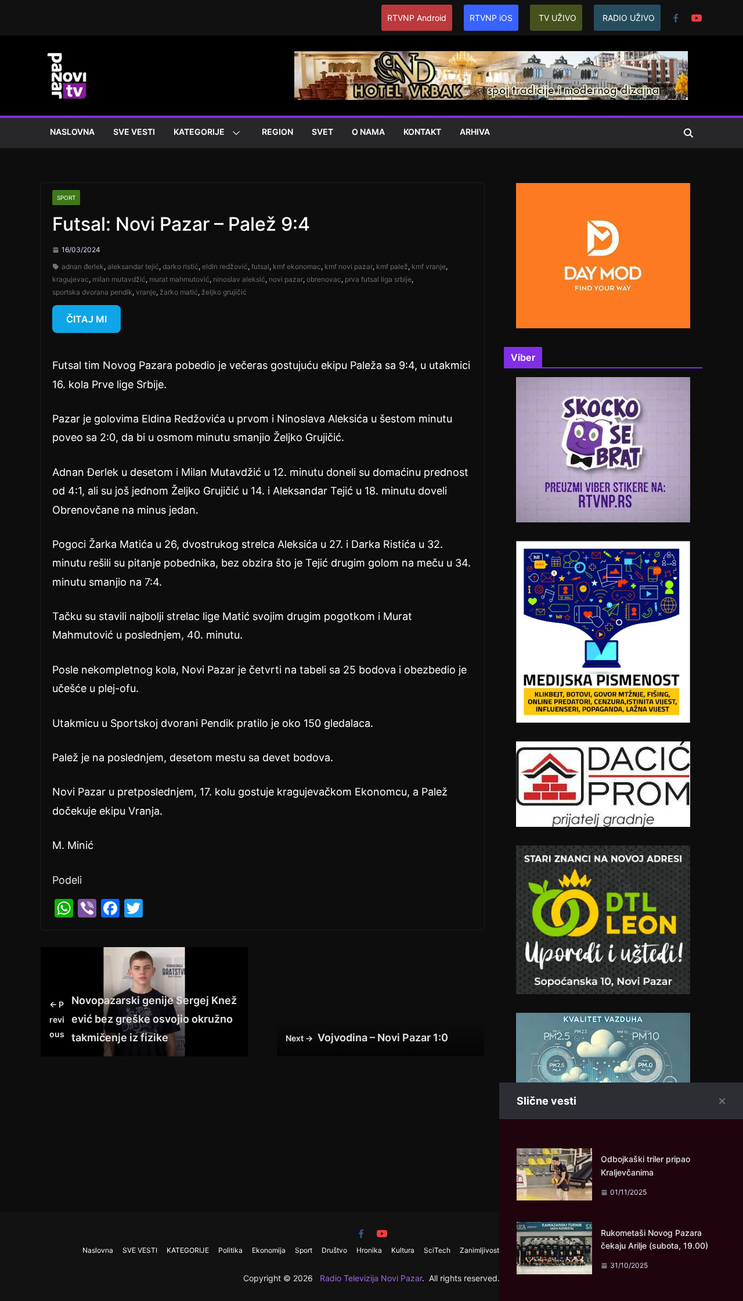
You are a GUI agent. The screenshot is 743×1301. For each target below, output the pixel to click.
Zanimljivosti (480, 1250)
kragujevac (70, 279)
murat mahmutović (179, 279)
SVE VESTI (134, 132)
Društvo (334, 1250)
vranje (146, 292)
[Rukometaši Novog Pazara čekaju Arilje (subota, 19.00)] (554, 1231)
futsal (260, 266)
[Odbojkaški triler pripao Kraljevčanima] (554, 1157)
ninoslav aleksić (239, 279)
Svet (322, 132)
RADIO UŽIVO (629, 18)
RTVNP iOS (491, 18)
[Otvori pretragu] (688, 133)
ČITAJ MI (86, 319)
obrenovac (323, 279)
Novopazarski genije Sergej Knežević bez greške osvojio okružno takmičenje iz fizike (143, 1019)
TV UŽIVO (557, 18)
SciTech (437, 1250)
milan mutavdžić (119, 279)
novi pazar (286, 279)
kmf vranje (429, 266)
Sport (66, 197)
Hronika (369, 1250)
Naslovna (72, 132)
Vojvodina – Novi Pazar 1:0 (367, 1037)
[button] (234, 133)
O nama (368, 132)
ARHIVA (475, 132)
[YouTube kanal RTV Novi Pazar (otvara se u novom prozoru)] (696, 18)
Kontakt (422, 132)
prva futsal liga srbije (378, 279)
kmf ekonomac (297, 266)
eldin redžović (225, 266)
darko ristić (181, 266)
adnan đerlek (83, 266)
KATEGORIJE (199, 132)
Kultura (402, 1250)
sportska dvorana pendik (92, 292)
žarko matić (179, 292)
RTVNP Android (416, 18)
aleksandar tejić (133, 266)
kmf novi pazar (348, 266)
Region (277, 132)
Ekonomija (269, 1250)
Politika (230, 1250)
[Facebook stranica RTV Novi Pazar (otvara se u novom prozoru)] (675, 18)
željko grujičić (224, 292)
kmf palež (392, 266)
